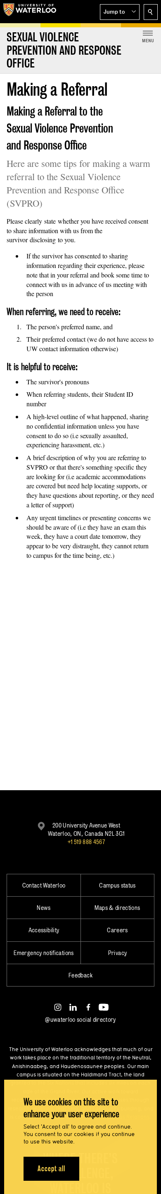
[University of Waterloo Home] (29, 11)
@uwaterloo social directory (80, 1019)
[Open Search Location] (151, 12)
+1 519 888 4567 (86, 841)
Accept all (51, 1168)
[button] (119, 12)
